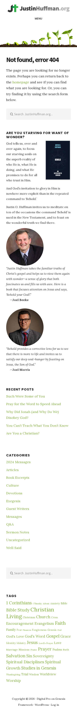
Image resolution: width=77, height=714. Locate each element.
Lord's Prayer (46, 643)
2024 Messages (18, 462)
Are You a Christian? (22, 433)
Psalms (57, 649)
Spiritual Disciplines (25, 661)
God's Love (15, 636)
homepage (20, 82)
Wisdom (34, 674)
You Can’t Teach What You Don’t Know (37, 425)
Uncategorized (18, 540)
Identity (11, 643)
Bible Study (18, 610)
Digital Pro (44, 698)
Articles (12, 470)
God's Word (35, 636)
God (59, 630)
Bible (64, 603)
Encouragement (20, 623)
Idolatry (21, 643)
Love (57, 643)
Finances (27, 630)
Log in (55, 704)
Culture (12, 485)
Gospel (52, 636)
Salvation (15, 655)
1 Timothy (37, 603)
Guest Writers (17, 509)
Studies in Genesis (38, 668)
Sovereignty (43, 656)
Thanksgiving (13, 674)
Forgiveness (39, 630)
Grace (65, 636)
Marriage (12, 649)
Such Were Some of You (25, 396)
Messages (14, 516)
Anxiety (55, 603)
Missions (24, 649)
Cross (54, 617)
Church (43, 616)
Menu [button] (38, 18)
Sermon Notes (17, 532)
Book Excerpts (17, 477)
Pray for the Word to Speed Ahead (33, 404)
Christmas (29, 617)
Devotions (14, 493)
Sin (29, 655)
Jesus (32, 642)
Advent (46, 603)
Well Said (13, 548)
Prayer (45, 649)
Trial (24, 674)
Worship (13, 680)
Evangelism (44, 623)
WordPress (42, 704)
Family (11, 630)
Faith (60, 623)
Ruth (66, 649)
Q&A (10, 524)
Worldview (48, 674)
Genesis (51, 629)
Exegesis (13, 501)
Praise (33, 649)
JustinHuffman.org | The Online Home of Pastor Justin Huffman (38, 8)
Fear (19, 629)
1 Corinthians (19, 602)
